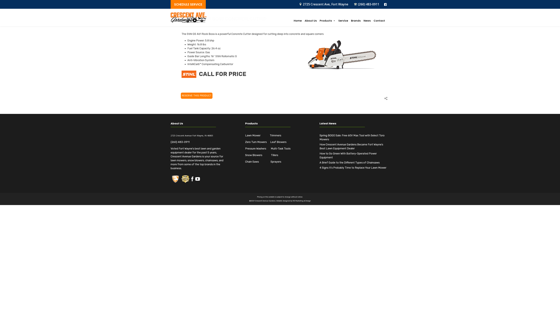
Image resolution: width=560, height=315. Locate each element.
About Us (311, 20)
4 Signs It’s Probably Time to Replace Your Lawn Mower (353, 167)
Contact (379, 20)
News (367, 20)
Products (326, 20)
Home (298, 20)
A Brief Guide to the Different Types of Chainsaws (350, 162)
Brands (356, 20)
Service (343, 20)
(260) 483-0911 (368, 4)
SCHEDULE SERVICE (188, 4)
